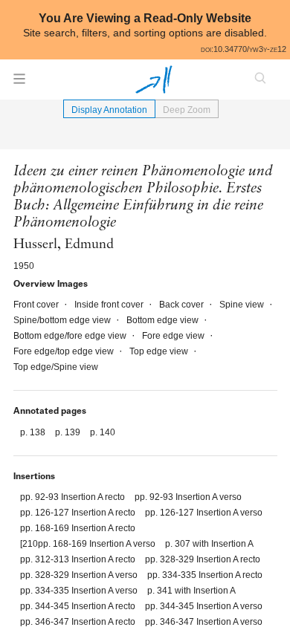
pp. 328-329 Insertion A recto (202, 559)
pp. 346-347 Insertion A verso (203, 622)
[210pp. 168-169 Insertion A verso (89, 544)
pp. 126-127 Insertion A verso (203, 512)
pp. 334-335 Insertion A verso (80, 590)
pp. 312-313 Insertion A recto (79, 559)
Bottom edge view (163, 320)
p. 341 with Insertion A (191, 590)
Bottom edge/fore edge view (71, 336)
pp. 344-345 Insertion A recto (79, 606)
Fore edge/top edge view (64, 351)
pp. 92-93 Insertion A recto (73, 497)
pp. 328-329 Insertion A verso (80, 575)
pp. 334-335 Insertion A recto (204, 575)
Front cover (37, 304)
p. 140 (102, 432)
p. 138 (34, 432)
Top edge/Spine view (55, 367)
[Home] (154, 79)
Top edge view (159, 351)
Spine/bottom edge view (63, 320)
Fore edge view (174, 336)
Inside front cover (110, 304)
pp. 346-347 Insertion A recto (79, 622)
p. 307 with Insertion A (209, 544)
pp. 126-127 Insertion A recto (79, 512)
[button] (19, 83)
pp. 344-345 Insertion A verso (203, 606)
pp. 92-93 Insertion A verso (188, 497)
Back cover (182, 304)
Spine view (242, 304)
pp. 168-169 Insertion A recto (77, 528)
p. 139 (69, 432)
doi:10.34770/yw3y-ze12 (243, 49)
